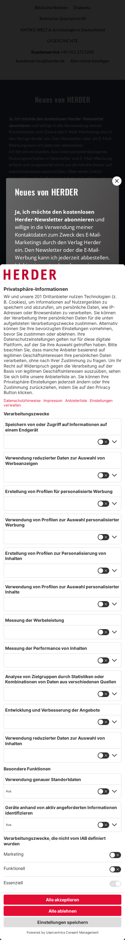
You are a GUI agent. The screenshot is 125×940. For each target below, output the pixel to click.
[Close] (116, 181)
